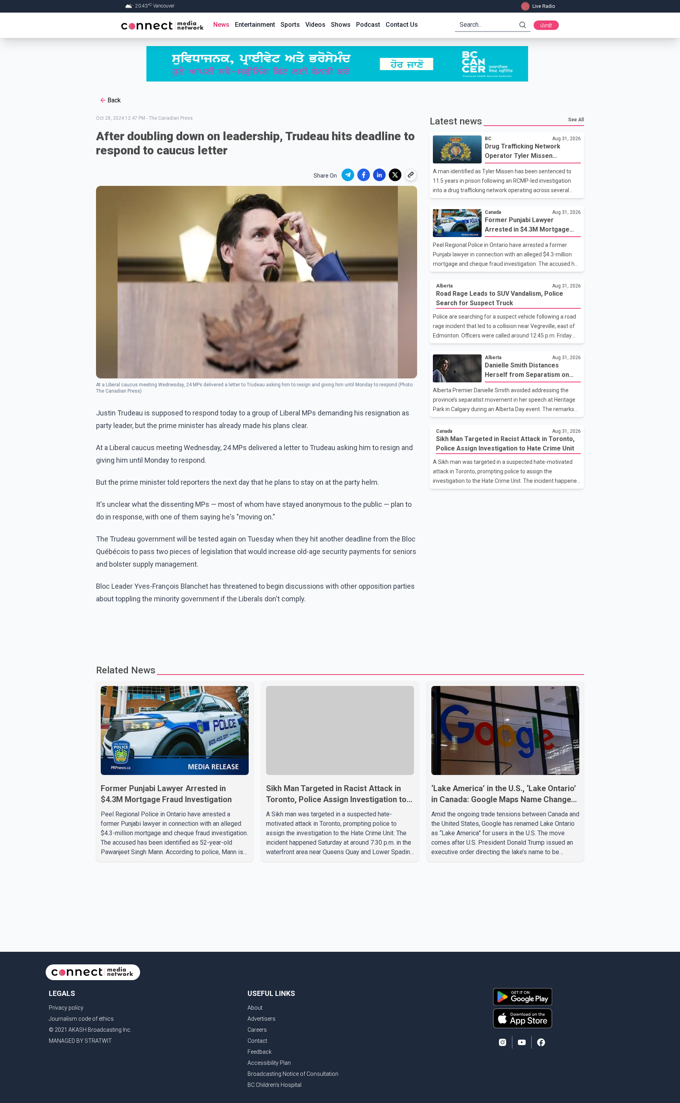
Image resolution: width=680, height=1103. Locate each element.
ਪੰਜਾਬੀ (546, 26)
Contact (257, 1041)
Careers (257, 1030)
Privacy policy (66, 1008)
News (221, 24)
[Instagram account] (502, 1042)
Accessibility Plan (269, 1063)
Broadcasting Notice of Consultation (293, 1074)
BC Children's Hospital (274, 1085)
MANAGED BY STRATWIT (80, 1041)
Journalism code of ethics (81, 1019)
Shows (341, 24)
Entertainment (255, 24)
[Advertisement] (337, 631)
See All (576, 119)
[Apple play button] (522, 1018)
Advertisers (261, 1019)
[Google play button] (522, 996)
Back (114, 100)
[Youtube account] (522, 1042)
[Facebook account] (541, 1042)
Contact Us (402, 24)
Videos (315, 24)
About (255, 1008)
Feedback (260, 1052)
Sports (290, 24)
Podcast (368, 24)
